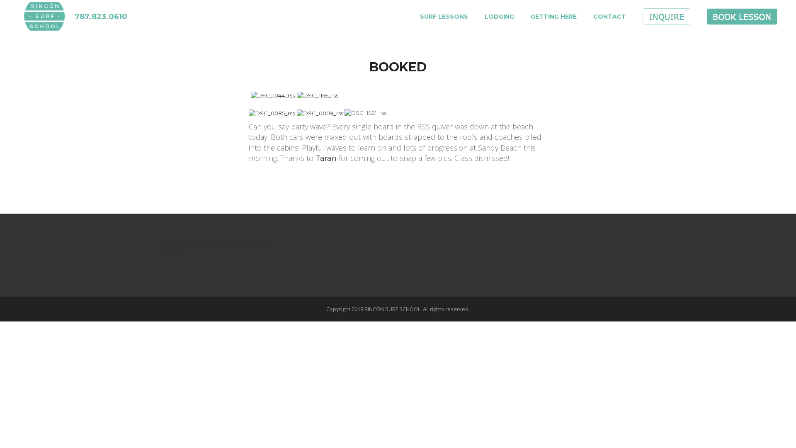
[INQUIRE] (666, 20)
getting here (554, 16)
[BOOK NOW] (742, 20)
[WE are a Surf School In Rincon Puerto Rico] (45, 12)
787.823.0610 (101, 16)
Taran (326, 158)
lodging (499, 16)
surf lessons (444, 16)
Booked (398, 66)
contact (609, 16)
